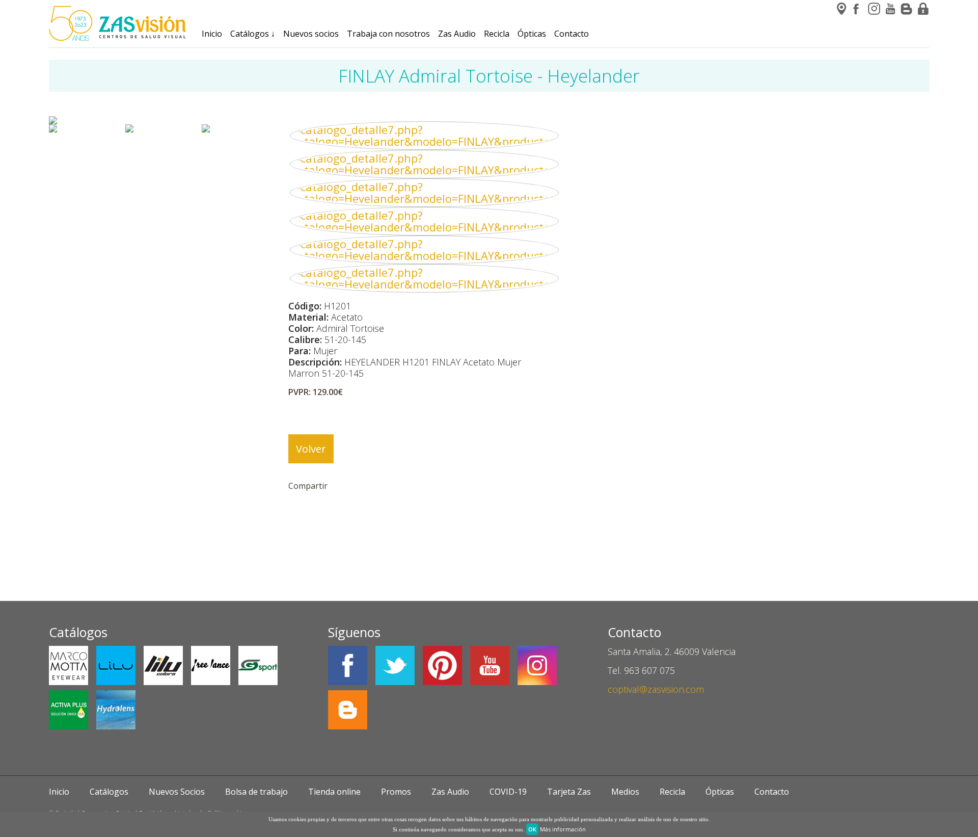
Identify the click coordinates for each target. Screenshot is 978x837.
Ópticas (532, 33)
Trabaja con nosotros (388, 33)
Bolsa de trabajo (256, 791)
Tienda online (334, 791)
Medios (625, 791)
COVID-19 (508, 791)
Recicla (496, 33)
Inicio (212, 33)
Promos (396, 791)
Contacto (571, 33)
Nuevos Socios (177, 791)
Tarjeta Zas (569, 791)
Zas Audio (457, 33)
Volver (311, 449)
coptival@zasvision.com (656, 689)
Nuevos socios (311, 33)
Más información (563, 829)
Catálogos (252, 33)
